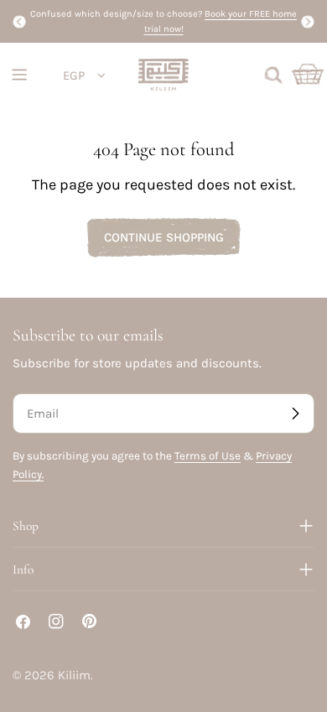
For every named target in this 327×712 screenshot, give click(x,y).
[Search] (273, 74)
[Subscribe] (295, 413)
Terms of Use (207, 456)
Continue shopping (164, 237)
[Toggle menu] (19, 74)
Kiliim (74, 675)
